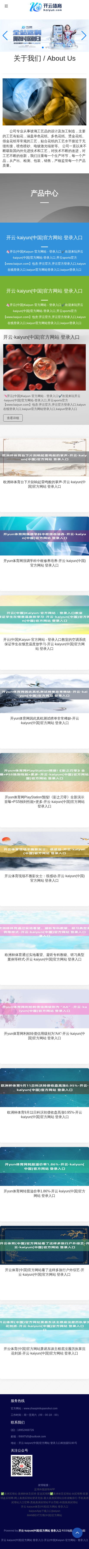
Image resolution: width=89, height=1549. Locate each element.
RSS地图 (67, 1530)
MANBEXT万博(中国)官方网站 (44, 1515)
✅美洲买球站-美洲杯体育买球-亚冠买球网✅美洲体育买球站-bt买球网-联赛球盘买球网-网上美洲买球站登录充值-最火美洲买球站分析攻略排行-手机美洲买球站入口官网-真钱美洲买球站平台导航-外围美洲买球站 (44, 1498)
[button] (84, 35)
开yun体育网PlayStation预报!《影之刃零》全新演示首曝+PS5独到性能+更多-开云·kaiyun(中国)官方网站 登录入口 (44, 801)
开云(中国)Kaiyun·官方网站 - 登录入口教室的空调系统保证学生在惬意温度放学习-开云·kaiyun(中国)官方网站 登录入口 (44, 644)
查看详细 (13, 418)
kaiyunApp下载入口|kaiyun (44, 1511)
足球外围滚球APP (44, 1489)
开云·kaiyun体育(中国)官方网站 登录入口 (44, 1506)
